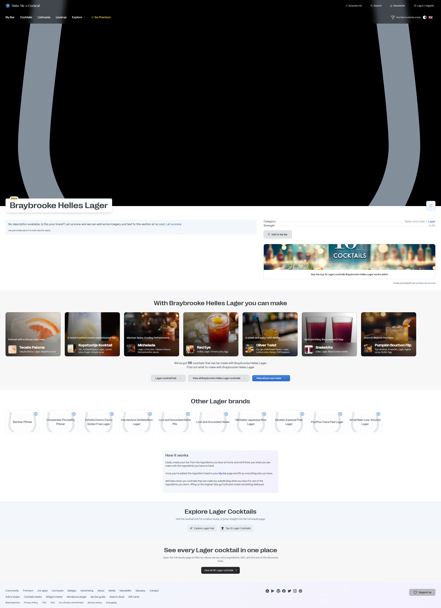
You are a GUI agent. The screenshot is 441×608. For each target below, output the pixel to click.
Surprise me (355, 5)
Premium (28, 590)
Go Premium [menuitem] (102, 17)
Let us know (173, 224)
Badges (72, 590)
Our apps (42, 590)
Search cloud (117, 596)
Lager (431, 221)
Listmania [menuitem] (44, 17)
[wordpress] (278, 591)
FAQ (53, 602)
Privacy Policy (31, 602)
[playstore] (273, 591)
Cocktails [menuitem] (26, 17)
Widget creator (54, 596)
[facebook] (284, 591)
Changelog (111, 602)
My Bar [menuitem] (10, 17)
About (101, 590)
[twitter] (289, 591)
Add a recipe (13, 596)
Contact (154, 590)
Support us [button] (425, 592)
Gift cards (133, 596)
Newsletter (399, 5)
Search (378, 5)
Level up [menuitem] (61, 17)
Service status (95, 602)
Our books (57, 590)
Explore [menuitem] (77, 17)
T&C (44, 602)
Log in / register (425, 5)
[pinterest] (300, 591)
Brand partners (13, 602)
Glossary (140, 590)
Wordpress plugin (76, 596)
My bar (222, 473)
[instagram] (295, 591)
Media (112, 590)
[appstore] (267, 591)
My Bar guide (98, 596)
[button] (278, 234)
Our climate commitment (71, 602)
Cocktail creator (33, 596)
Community (12, 590)
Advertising (86, 590)
